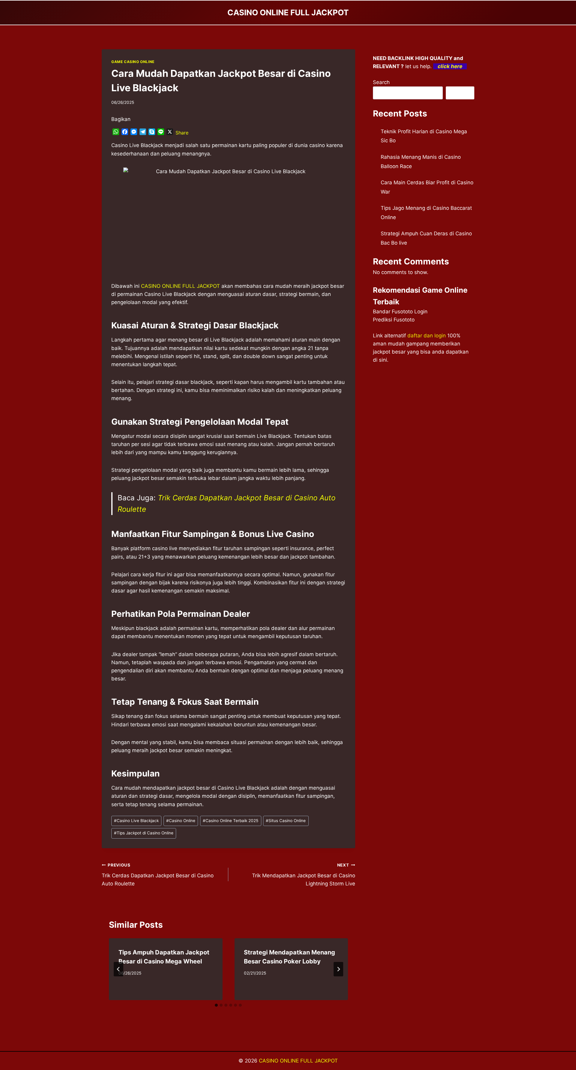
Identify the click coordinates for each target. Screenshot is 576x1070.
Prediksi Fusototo (394, 320)
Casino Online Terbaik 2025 (230, 820)
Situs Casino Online (286, 820)
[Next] (338, 969)
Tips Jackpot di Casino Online (143, 832)
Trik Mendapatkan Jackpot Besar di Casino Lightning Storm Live (303, 875)
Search (381, 82)
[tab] (216, 1005)
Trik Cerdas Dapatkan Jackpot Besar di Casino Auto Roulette (158, 875)
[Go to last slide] (118, 969)
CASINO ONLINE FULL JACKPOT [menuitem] (180, 286)
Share (182, 133)
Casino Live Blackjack (136, 820)
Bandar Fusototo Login (400, 312)
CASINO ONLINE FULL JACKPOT (298, 1061)
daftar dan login (426, 336)
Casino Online (180, 820)
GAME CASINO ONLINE (132, 61)
